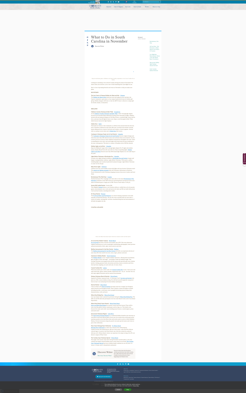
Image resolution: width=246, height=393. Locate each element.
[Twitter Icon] (113, 2)
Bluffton (116, 249)
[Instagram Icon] (111, 2)
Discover (108, 6)
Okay (127, 389)
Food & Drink (137, 6)
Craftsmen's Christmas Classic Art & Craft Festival (106, 136)
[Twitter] (87, 42)
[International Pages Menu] (126, 2)
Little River (111, 314)
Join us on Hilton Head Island (98, 305)
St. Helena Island (116, 326)
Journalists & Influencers (144, 370)
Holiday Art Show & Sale (99, 97)
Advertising (131, 377)
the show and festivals (126, 278)
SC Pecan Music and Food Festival (102, 195)
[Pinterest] (87, 45)
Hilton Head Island (109, 295)
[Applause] (87, 37)
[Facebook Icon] (108, 2)
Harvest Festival (106, 286)
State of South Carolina (153, 370)
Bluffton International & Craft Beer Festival (104, 251)
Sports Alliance (151, 377)
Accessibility (131, 370)
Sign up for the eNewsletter (105, 376)
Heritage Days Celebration (98, 327)
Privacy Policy (126, 370)
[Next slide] (132, 64)
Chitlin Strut (113, 131)
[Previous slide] (94, 64)
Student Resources (144, 377)
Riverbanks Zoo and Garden (120, 158)
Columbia (120, 134)
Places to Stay (156, 6)
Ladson (105, 268)
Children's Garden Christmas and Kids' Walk (105, 113)
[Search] (159, 1)
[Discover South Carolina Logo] (95, 6)
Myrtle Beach (112, 240)
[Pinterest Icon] (116, 2)
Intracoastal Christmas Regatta (101, 315)
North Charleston (111, 256)
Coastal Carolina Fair (117, 269)
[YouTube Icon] (118, 2)
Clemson (122, 95)
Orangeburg (117, 112)
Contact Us (137, 370)
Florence (103, 194)
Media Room (126, 377)
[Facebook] (87, 40)
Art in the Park (95, 242)
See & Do (127, 6)
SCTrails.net (157, 377)
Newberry (104, 166)
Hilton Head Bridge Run (126, 297)
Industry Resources (137, 377)
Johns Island (103, 285)
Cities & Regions (118, 6)
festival (101, 187)
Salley (100, 124)
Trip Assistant (244, 158)
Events (147, 6)
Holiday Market (97, 257)
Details (118, 389)
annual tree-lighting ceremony (101, 170)
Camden (109, 177)
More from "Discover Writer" (105, 355)
